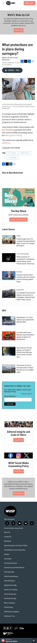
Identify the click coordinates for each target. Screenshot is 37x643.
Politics (18, 236)
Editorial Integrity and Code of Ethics (18, 433)
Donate (30, 3)
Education (19, 272)
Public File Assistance (11, 576)
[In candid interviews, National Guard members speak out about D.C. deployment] (8, 335)
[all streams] (34, 640)
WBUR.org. (6, 143)
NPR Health (25, 153)
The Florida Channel (10, 563)
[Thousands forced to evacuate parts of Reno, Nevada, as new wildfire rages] (8, 368)
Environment (20, 290)
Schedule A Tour (9, 616)
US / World (12, 153)
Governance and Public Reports (14, 567)
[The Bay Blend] (18, 197)
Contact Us (7, 537)
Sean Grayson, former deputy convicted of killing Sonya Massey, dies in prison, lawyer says (24, 352)
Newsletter (7, 541)
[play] (3, 640)
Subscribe (18, 30)
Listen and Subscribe (18, 219)
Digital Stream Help (10, 585)
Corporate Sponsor (10, 594)
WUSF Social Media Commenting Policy (18, 464)
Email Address (10, 396)
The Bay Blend (18, 211)
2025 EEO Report (9, 581)
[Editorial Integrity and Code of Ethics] (18, 424)
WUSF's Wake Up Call (18, 15)
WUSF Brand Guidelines (11, 612)
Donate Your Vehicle (10, 589)
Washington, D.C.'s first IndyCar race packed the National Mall (25, 319)
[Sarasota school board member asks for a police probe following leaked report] (8, 275)
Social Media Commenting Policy (14, 550)
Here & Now (13, 157)
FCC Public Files (9, 572)
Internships (7, 559)
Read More (18, 440)
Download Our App (10, 598)
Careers (6, 554)
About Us (7, 532)
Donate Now (18, 493)
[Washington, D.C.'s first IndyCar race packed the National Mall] (8, 320)
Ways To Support (9, 603)
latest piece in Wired (13, 135)
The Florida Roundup (22, 254)
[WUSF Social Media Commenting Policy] (18, 455)
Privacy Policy (8, 607)
